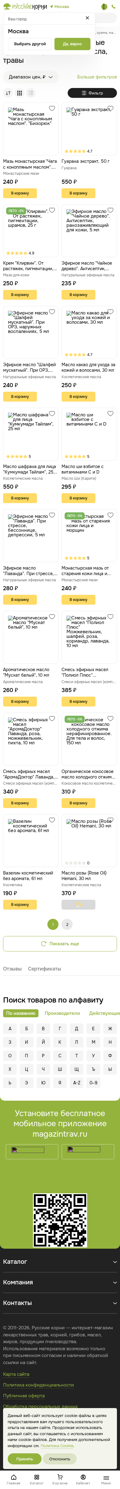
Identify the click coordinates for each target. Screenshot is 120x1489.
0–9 (94, 1083)
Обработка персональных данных (40, 1406)
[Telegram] (104, 7)
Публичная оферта (24, 1396)
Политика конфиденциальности (38, 1385)
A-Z (76, 1083)
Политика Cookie (57, 1445)
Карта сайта (16, 1374)
